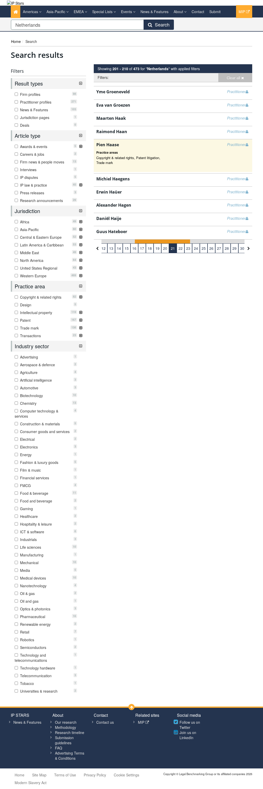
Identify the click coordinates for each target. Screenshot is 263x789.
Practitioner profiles (47, 102)
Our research (66, 722)
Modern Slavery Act (30, 782)
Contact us (105, 722)
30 (242, 248)
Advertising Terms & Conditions (69, 755)
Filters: (103, 77)
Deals (47, 125)
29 (234, 248)
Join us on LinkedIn (188, 735)
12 (103, 248)
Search (161, 24)
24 (196, 248)
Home (16, 41)
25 (204, 248)
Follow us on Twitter (190, 725)
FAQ (58, 747)
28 (227, 248)
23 (188, 248)
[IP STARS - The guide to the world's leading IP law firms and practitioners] (15, 2)
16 (134, 248)
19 (157, 248)
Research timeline (69, 732)
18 (150, 248)
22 (181, 248)
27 (219, 248)
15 (127, 248)
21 (173, 248)
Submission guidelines (64, 740)
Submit (215, 11)
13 (111, 248)
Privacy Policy (95, 774)
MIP (242, 11)
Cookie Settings (126, 774)
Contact (198, 11)
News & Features (154, 11)
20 (165, 248)
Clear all (234, 77)
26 (211, 248)
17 (142, 248)
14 (119, 248)
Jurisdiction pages (47, 117)
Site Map (39, 774)
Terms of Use (65, 774)
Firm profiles (47, 94)
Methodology (65, 727)
